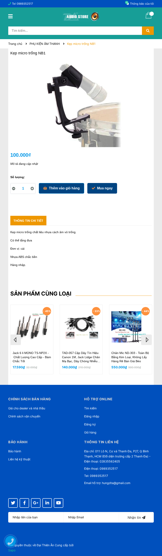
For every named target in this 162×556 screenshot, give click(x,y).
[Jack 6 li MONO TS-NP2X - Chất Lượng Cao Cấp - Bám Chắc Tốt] (32, 327)
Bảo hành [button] (17, 442)
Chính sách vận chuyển (24, 416)
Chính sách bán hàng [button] (29, 399)
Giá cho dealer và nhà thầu (26, 408)
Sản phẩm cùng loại (40, 293)
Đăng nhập (91, 416)
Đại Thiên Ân (45, 545)
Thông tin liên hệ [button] (101, 442)
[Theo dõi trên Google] (35, 503)
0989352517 (25, 3)
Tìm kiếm (90, 408)
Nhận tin (135, 517)
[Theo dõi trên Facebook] (24, 503)
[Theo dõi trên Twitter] (13, 503)
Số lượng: (17, 177)
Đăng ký (90, 424)
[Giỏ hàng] (148, 18)
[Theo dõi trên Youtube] (58, 503)
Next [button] (146, 339)
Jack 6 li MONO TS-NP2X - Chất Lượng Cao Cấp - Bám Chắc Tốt (32, 357)
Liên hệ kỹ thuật (19, 459)
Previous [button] (15, 339)
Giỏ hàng (90, 432)
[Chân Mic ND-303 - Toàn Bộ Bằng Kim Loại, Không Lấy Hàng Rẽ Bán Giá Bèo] (130, 327)
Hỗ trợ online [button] (98, 399)
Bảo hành (14, 451)
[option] (31, 339)
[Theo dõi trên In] (47, 503)
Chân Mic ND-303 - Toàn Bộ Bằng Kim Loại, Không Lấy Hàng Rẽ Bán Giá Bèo (130, 357)
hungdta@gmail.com (116, 483)
